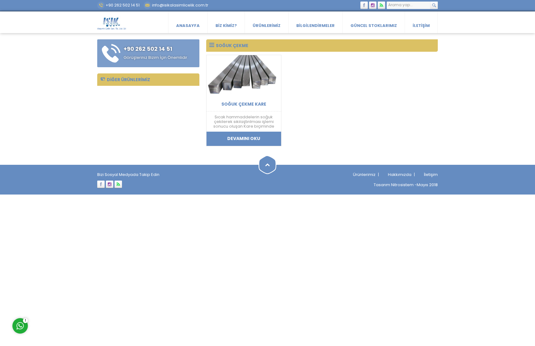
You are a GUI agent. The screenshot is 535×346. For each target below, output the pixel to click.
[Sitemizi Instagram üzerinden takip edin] (372, 5)
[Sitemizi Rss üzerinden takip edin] (381, 5)
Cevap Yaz (58, 299)
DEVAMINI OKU (243, 138)
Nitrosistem (402, 185)
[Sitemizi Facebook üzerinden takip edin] (364, 5)
